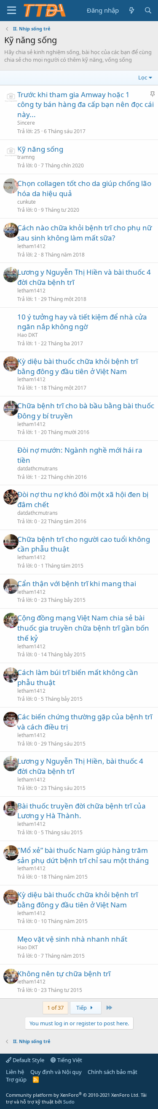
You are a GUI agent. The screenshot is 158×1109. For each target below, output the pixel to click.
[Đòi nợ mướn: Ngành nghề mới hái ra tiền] (11, 452)
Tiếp (82, 1007)
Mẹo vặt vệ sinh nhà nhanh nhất (72, 939)
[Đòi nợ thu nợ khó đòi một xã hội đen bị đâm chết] (11, 497)
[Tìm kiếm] (148, 10)
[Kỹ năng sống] (11, 151)
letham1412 (31, 246)
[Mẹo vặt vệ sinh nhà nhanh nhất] (11, 941)
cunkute (26, 201)
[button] (11, 10)
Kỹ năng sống (40, 149)
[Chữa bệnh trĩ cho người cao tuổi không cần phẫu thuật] (11, 541)
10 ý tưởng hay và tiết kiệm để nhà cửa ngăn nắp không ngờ (82, 322)
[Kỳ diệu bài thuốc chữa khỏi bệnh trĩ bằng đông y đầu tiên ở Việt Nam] (11, 363)
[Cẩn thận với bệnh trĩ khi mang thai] (11, 586)
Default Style (27, 1060)
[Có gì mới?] (131, 10)
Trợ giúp (16, 1079)
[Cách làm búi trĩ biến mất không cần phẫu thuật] (11, 675)
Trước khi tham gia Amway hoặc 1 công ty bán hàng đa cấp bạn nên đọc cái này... (85, 105)
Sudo (69, 1101)
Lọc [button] (142, 77)
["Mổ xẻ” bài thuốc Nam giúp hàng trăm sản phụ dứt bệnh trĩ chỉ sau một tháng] (11, 852)
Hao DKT (27, 335)
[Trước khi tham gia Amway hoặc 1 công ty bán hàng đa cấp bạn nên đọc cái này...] (11, 97)
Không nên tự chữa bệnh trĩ (63, 973)
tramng (26, 157)
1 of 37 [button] (55, 1007)
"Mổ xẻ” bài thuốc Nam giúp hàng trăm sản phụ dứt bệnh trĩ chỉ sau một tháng (83, 855)
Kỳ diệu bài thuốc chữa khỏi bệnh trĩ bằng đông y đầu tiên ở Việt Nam (77, 366)
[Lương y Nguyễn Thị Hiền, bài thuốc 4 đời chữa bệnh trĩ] (11, 763)
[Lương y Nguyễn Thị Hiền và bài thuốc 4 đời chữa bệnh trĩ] (11, 274)
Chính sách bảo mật (112, 1072)
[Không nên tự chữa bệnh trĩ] (11, 976)
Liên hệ (15, 1072)
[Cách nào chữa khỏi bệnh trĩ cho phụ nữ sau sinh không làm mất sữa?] (11, 230)
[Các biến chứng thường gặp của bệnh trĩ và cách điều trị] (11, 719)
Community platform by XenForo (72, 1095)
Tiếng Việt (69, 1060)
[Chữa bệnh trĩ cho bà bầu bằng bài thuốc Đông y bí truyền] (11, 408)
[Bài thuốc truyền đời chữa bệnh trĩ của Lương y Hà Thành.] (11, 808)
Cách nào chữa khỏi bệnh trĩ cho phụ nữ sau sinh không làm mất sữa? (84, 233)
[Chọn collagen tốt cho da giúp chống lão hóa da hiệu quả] (11, 186)
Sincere (26, 122)
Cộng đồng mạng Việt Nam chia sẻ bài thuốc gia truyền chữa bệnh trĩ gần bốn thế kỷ (83, 628)
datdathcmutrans (37, 468)
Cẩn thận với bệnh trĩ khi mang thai (76, 583)
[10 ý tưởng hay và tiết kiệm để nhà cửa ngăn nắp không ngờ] (11, 319)
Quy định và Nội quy (56, 1072)
